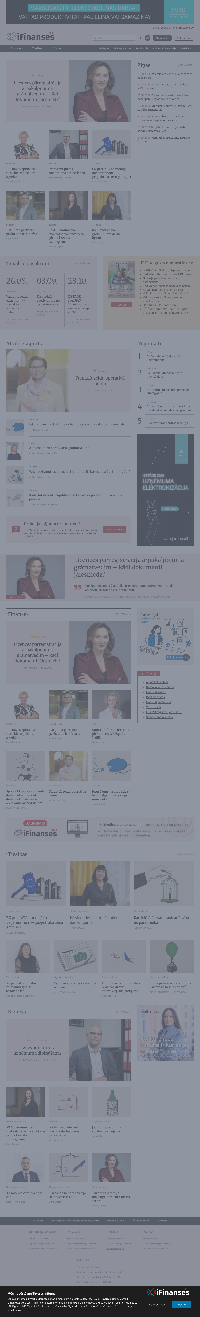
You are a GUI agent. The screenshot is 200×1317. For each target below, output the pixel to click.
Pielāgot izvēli (156, 1304)
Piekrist (182, 1304)
